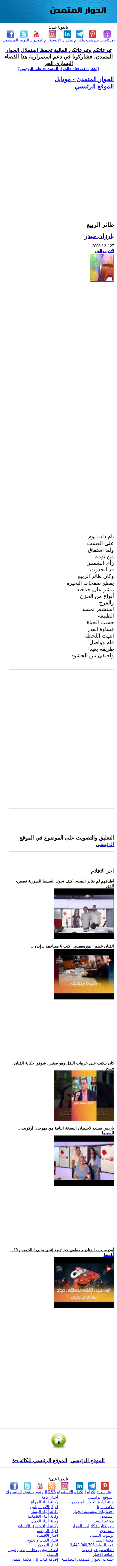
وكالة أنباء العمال (44, 1521)
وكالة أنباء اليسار (44, 1511)
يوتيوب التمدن (102, 1535)
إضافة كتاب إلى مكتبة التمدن (34, 1559)
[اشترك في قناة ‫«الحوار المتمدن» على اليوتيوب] (58, 69)
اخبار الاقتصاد (47, 1535)
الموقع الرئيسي (94, 86)
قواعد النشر (104, 1521)
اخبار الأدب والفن (44, 1507)
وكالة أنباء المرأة (44, 1502)
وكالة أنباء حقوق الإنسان (38, 1526)
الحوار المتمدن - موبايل (84, 79)
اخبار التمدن (48, 1545)
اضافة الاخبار (103, 1554)
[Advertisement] (58, 148)
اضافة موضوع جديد (98, 1550)
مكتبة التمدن (103, 1540)
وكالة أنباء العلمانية (43, 1516)
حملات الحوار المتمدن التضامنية (87, 1559)
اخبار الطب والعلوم (42, 1540)
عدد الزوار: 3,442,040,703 (92, 1545)
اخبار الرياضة (47, 1530)
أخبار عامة (49, 1497)
